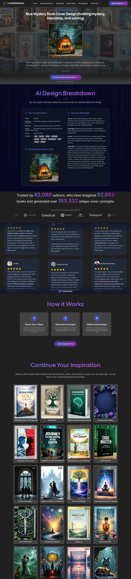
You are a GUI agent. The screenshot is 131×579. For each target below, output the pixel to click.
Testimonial (60, 3)
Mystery (41, 136)
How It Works (71, 3)
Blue (36, 136)
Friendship (54, 136)
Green (47, 136)
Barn (59, 139)
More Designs (83, 3)
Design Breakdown (46, 3)
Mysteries (43, 139)
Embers (43, 142)
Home (35, 3)
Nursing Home (52, 139)
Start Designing (117, 3)
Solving (36, 142)
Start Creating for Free (65, 344)
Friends (37, 139)
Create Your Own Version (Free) (64, 77)
